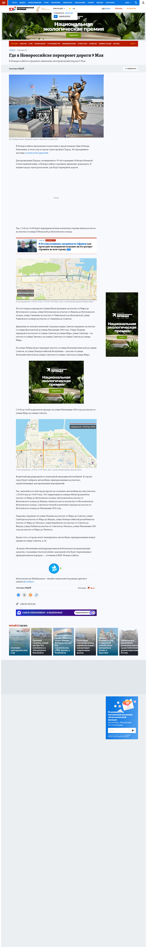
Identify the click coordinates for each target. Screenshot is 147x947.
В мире (91, 3)
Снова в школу (40, 44)
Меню (4, 2)
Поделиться (131, 68)
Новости (23, 44)
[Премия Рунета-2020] (42, 8)
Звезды (99, 3)
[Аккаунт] (143, 2)
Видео (22, 3)
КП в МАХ (116, 44)
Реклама (118, 8)
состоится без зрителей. (37, 152)
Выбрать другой (64, 16)
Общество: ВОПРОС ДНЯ (27, 604)
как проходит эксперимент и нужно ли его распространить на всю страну (66, 246)
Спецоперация (34, 3)
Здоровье (110, 3)
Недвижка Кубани (69, 44)
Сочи (46, 3)
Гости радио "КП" (54, 44)
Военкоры (93, 44)
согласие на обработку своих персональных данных (119, 735)
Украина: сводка (105, 44)
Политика (55, 3)
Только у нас (82, 44)
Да (55, 16)
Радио (108, 9)
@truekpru (28, 581)
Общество (67, 3)
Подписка (131, 8)
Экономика (80, 3)
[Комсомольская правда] (21, 8)
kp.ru (93, 588)
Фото (14, 3)
